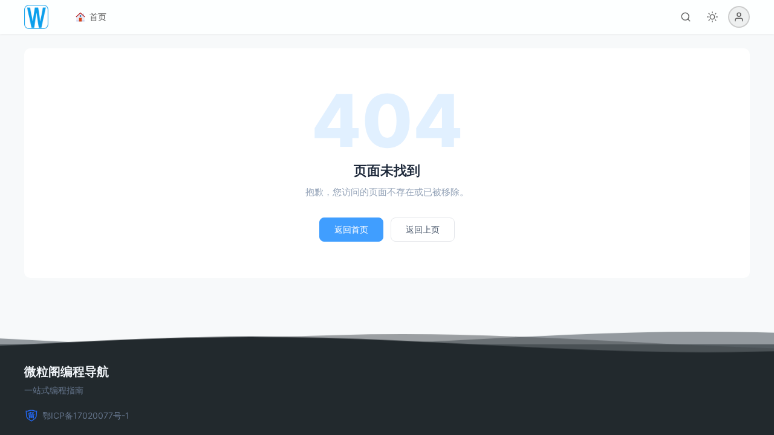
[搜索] (686, 17)
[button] (739, 17)
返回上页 (423, 229)
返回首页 (351, 229)
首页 (97, 16)
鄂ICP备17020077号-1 (85, 415)
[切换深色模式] (712, 17)
